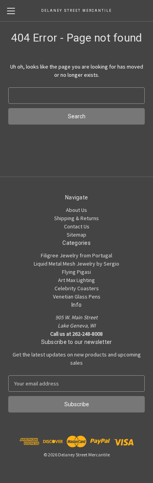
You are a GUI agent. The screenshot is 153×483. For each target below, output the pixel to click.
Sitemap (76, 234)
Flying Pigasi (76, 271)
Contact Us (76, 226)
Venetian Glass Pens (76, 296)
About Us (76, 209)
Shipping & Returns (76, 218)
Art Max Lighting (76, 280)
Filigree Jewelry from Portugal (76, 255)
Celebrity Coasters (77, 288)
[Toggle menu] (11, 11)
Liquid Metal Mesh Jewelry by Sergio (76, 263)
